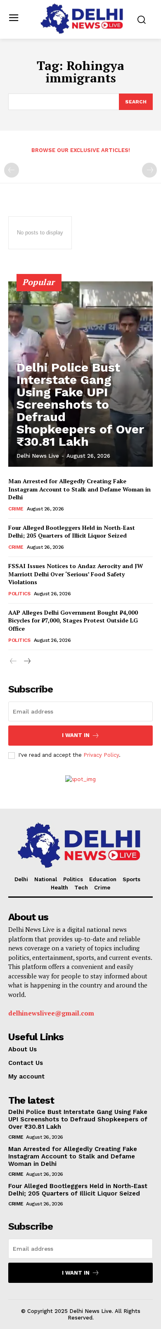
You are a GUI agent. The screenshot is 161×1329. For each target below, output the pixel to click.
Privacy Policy (101, 755)
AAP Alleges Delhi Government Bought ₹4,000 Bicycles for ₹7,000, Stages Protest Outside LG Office (73, 620)
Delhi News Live (38, 456)
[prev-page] (11, 170)
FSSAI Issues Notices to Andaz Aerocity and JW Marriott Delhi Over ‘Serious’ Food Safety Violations (75, 574)
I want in (76, 735)
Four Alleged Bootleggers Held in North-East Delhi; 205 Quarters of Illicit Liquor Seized (71, 532)
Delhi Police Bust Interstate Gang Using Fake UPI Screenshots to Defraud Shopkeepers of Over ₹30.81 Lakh (80, 404)
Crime (16, 509)
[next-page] (26, 662)
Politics (19, 594)
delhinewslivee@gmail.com (51, 1013)
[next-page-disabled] (149, 170)
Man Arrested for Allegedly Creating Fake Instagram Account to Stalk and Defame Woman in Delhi (79, 489)
